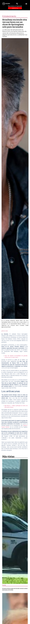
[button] (26, 3)
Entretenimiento (9, 16)
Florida (4, 585)
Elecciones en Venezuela (15, 7)
